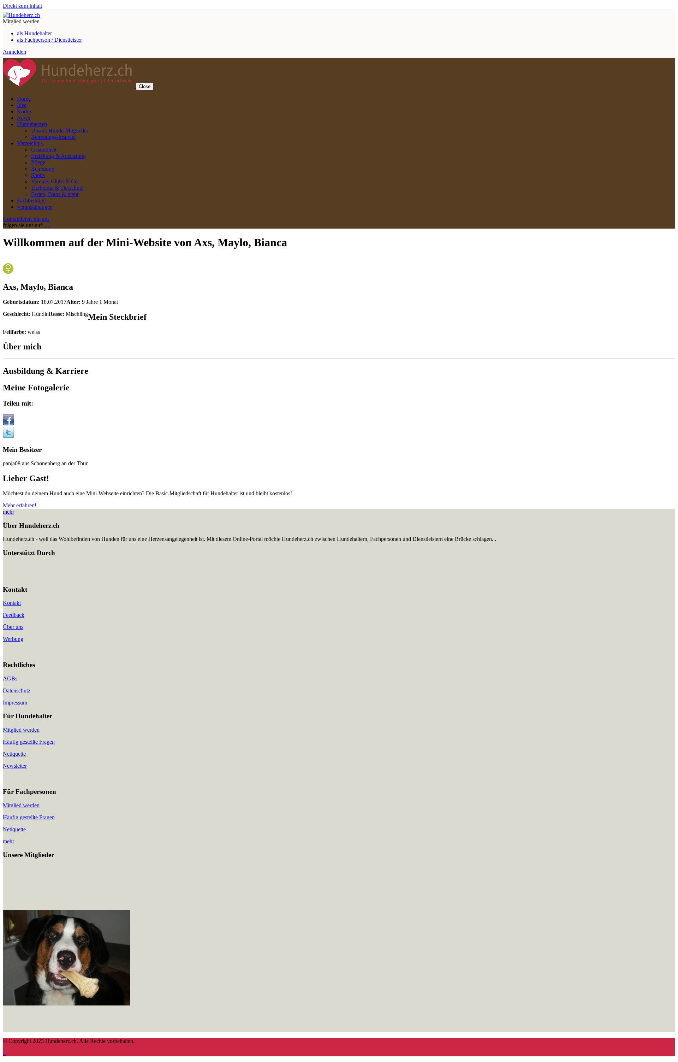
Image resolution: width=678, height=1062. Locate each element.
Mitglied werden (21, 730)
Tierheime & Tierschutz (57, 188)
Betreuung (42, 169)
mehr (8, 512)
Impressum (15, 703)
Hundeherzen (32, 124)
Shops (38, 175)
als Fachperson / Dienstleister (49, 40)
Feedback (13, 615)
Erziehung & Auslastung (58, 156)
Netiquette (14, 754)
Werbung (13, 639)
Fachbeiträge (31, 200)
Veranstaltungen (35, 207)
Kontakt (12, 603)
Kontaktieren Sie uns (26, 219)
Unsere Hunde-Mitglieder (59, 131)
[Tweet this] (8, 436)
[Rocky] (66, 1004)
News (23, 118)
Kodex (24, 111)
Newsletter (15, 766)
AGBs (10, 678)
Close (144, 86)
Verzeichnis (30, 143)
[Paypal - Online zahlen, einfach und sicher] (10, 576)
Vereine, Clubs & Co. (55, 181)
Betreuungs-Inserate (53, 137)
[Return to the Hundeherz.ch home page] (21, 15)
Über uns (13, 627)
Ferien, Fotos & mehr (55, 194)
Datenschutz (16, 691)
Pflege (38, 162)
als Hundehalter (34, 33)
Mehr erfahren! (19, 505)
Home (24, 99)
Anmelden (14, 52)
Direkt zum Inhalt (22, 6)
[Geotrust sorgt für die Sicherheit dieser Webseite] (24, 576)
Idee (21, 105)
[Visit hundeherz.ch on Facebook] (8, 423)
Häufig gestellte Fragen (29, 742)
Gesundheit (43, 150)
